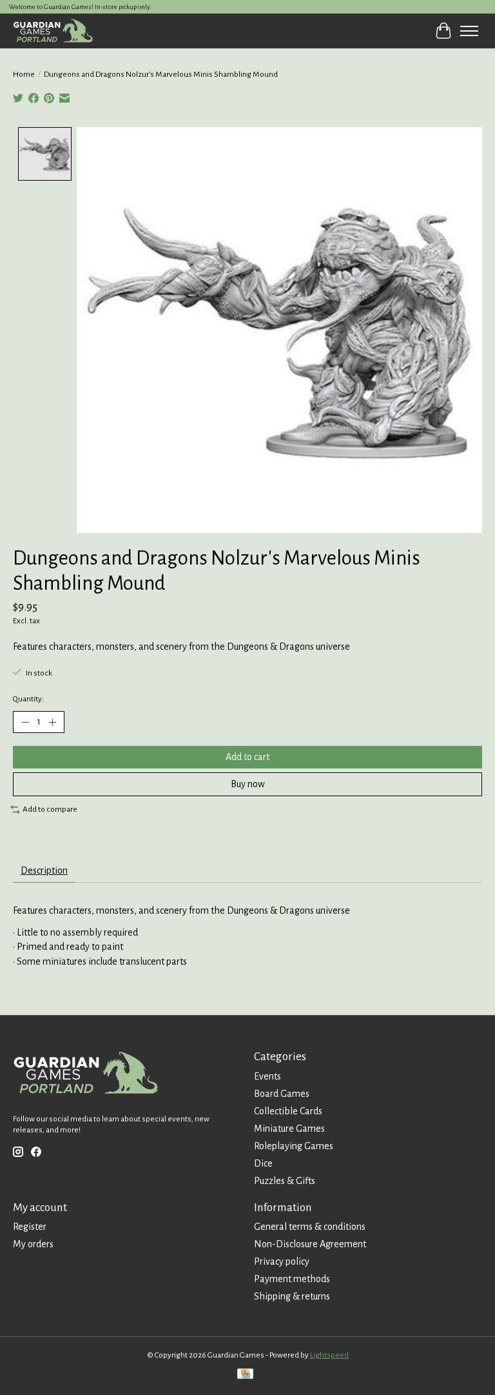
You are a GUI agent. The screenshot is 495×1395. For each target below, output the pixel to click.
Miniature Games (289, 1128)
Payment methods (292, 1279)
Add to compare (50, 809)
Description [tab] (44, 870)
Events (267, 1076)
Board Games (281, 1094)
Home (24, 74)
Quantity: (28, 698)
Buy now (248, 784)
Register (29, 1226)
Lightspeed (329, 1355)
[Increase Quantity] (52, 722)
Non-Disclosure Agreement (310, 1244)
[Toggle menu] (469, 31)
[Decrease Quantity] (25, 722)
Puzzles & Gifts (284, 1181)
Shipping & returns (292, 1296)
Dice (263, 1163)
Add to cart (247, 757)
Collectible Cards (288, 1111)
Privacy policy (281, 1261)
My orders (33, 1244)
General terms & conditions (309, 1226)
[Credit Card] (245, 1375)
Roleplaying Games (293, 1146)
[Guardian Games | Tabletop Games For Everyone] (53, 30)
